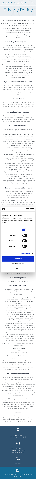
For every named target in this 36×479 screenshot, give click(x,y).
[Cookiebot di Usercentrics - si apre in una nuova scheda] (26, 209)
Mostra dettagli (25, 253)
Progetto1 (31, 474)
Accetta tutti (18, 258)
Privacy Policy (18, 476)
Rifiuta (18, 269)
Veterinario (14, 3)
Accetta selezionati (18, 263)
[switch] (24, 235)
